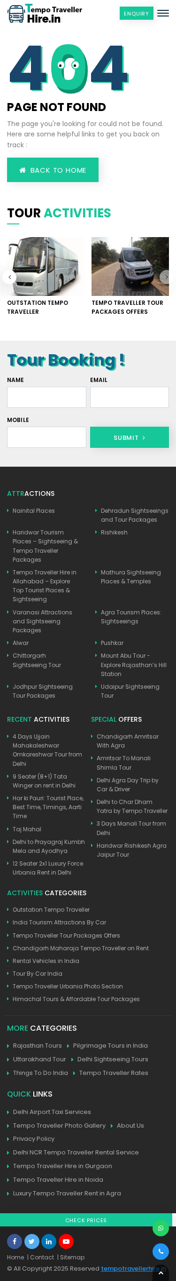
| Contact (40, 1257)
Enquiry (136, 13)
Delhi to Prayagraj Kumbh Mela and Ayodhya (49, 846)
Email (99, 380)
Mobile (18, 420)
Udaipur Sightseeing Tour (130, 691)
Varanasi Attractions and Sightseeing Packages (42, 621)
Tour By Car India (37, 974)
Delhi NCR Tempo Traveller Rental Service (76, 1152)
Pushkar (112, 643)
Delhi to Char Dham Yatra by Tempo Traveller (132, 806)
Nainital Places (34, 511)
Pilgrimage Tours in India (110, 1045)
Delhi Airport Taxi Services (52, 1111)
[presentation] (167, 277)
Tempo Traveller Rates (113, 1072)
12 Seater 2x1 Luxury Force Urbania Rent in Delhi (48, 867)
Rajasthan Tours (37, 1045)
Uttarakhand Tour (39, 1059)
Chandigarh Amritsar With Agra (128, 740)
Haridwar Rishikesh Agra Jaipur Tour (132, 850)
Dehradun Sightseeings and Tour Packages (134, 515)
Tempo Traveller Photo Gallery (59, 1125)
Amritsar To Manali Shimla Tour (124, 762)
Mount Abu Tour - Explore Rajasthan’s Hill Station (134, 664)
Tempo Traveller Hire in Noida (58, 1179)
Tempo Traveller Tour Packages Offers (66, 935)
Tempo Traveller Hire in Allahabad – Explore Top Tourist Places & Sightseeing (45, 586)
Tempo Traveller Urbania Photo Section (68, 986)
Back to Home (57, 170)
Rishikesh (114, 532)
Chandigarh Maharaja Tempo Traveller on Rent (81, 948)
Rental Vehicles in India (46, 961)
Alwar (21, 643)
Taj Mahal (27, 829)
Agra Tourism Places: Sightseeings (131, 616)
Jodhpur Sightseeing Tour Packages (43, 691)
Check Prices (86, 1220)
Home (15, 1257)
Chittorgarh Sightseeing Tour (37, 660)
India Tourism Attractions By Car (59, 922)
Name (15, 380)
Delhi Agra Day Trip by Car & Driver (128, 784)
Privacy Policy (33, 1138)
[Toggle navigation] (163, 13)
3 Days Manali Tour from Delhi (131, 828)
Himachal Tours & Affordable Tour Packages (76, 999)
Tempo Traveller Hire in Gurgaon (62, 1166)
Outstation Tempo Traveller (51, 910)
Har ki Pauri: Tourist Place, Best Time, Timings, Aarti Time (48, 807)
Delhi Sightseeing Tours (112, 1059)
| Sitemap (70, 1257)
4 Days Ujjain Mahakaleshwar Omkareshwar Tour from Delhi (47, 750)
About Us (130, 1125)
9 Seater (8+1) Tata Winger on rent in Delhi (44, 780)
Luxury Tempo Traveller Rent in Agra (67, 1193)
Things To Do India (40, 1072)
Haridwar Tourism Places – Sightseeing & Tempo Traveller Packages (45, 546)
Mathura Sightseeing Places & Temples (131, 576)
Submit (127, 437)
